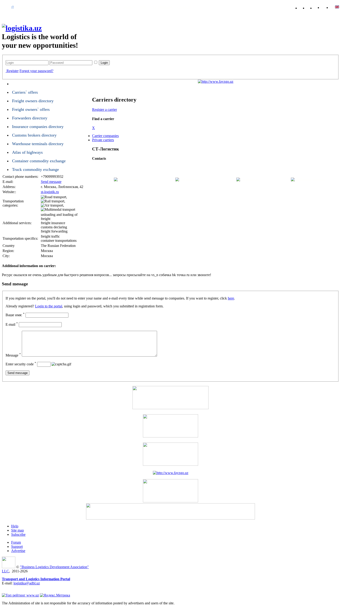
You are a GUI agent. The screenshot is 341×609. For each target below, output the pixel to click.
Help (143, 7)
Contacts (183, 7)
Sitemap (320, 7)
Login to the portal (48, 306)
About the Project (31, 7)
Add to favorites (305, 7)
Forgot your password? (36, 71)
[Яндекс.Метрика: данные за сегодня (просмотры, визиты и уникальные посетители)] (55, 595)
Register (12, 71)
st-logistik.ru (50, 192)
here (231, 298)
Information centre (104, 7)
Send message (51, 182)
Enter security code (21, 364)
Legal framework (74, 7)
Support (17, 546)
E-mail (12, 324)
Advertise (18, 551)
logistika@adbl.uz (26, 583)
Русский (337, 7)
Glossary (128, 7)
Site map (17, 530)
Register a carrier (104, 110)
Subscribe (18, 534)
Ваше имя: (15, 315)
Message (13, 355)
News (52, 7)
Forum (16, 542)
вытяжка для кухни (17, 587)
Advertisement (162, 7)
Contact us (312, 7)
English (328, 7)
